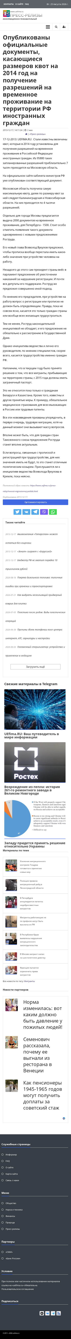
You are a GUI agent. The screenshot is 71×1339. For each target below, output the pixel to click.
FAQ (27, 4)
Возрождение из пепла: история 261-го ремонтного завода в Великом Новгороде (32, 790)
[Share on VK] (26, 512)
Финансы (10, 1216)
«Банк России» (13, 1258)
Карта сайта (12, 1173)
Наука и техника (14, 1209)
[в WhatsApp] (53, 512)
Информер (11, 1154)
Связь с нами (12, 1180)
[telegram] (53, 1313)
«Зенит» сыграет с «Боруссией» (34, 551)
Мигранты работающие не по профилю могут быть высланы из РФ (33, 921)
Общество (11, 1203)
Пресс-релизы (37, 134)
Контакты (9, 4)
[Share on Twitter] (17, 512)
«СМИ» (9, 1251)
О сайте (19, 4)
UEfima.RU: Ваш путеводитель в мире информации (31, 735)
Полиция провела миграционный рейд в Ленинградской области (32, 884)
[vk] (47, 1313)
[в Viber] (44, 512)
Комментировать (37, 502)
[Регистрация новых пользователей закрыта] (64, 26)
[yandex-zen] (42, 1313)
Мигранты (29, 981)
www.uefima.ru (16, 11)
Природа (10, 1222)
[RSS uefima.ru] (58, 1313)
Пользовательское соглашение (17, 1289)
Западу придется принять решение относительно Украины (34, 844)
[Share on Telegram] (35, 512)
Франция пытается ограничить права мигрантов (29, 971)
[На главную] (26, 134)
